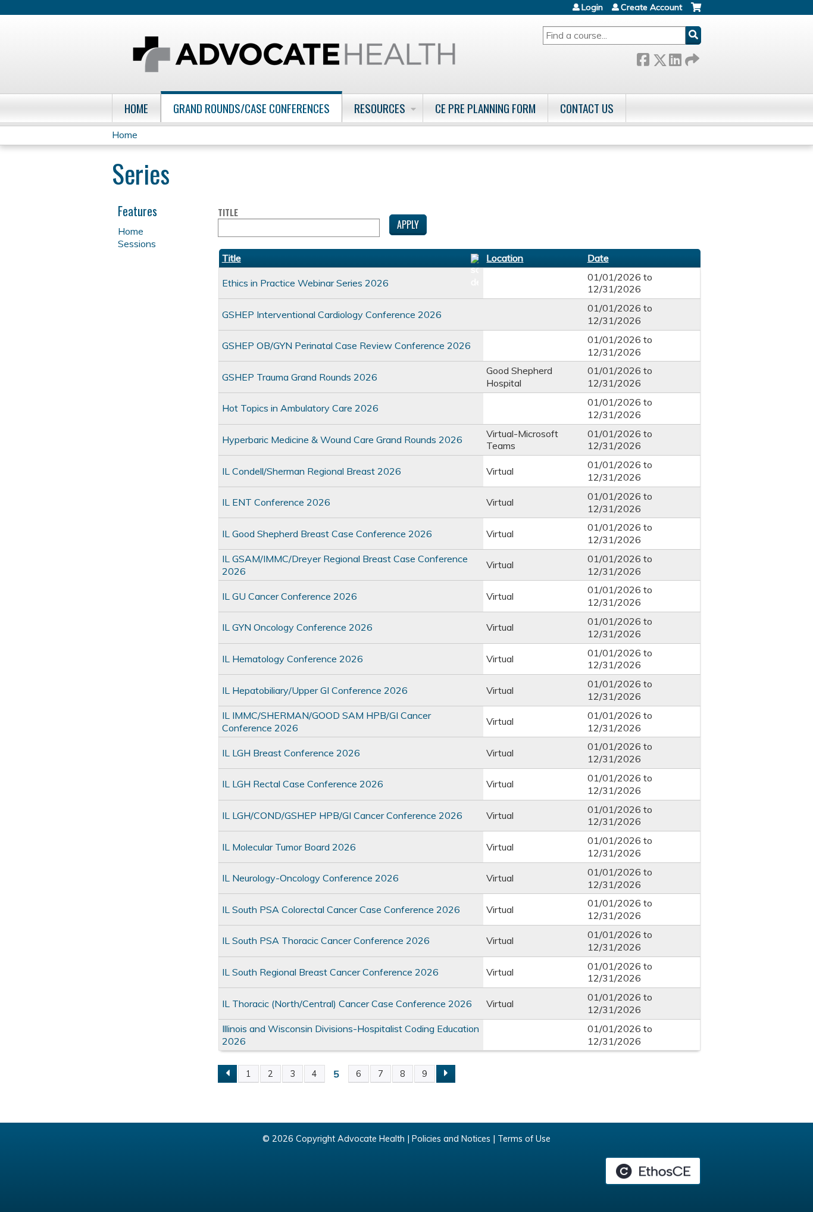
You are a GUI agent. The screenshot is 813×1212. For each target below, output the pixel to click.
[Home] (294, 54)
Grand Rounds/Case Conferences (251, 108)
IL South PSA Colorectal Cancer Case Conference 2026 (341, 909)
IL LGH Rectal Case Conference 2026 (302, 784)
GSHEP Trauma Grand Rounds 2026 (299, 377)
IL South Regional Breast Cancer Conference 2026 (330, 972)
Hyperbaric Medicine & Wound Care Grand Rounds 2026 (342, 439)
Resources (379, 108)
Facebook (643, 57)
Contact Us (587, 108)
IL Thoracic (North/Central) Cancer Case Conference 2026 (347, 1004)
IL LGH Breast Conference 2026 (291, 753)
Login (592, 7)
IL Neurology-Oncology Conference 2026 (310, 878)
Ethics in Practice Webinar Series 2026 (305, 283)
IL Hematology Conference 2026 (292, 659)
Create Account (651, 7)
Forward (691, 57)
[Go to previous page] (227, 1074)
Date (598, 258)
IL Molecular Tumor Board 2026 (289, 847)
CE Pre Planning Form (485, 108)
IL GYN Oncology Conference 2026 (297, 627)
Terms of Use (524, 1138)
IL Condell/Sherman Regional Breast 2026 (311, 471)
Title (228, 213)
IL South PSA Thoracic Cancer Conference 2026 (326, 940)
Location (504, 258)
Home (136, 108)
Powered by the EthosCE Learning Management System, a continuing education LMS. (653, 1171)
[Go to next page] (445, 1074)
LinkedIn (675, 57)
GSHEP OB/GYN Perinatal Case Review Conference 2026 (346, 345)
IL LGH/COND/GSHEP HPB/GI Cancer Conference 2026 (342, 815)
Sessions (137, 244)
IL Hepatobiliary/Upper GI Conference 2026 (315, 690)
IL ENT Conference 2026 (276, 502)
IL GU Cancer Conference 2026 (289, 596)
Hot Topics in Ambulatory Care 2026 (300, 408)
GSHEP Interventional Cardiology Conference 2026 (332, 314)
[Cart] (696, 11)
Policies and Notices (451, 1138)
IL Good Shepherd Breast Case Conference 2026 (327, 534)
